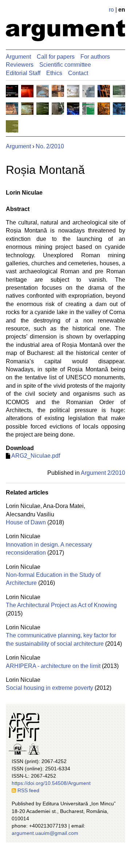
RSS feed (28, 790)
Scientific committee (65, 65)
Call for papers (56, 57)
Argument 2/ (103, 473)
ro (111, 10)
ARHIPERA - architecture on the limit (53, 666)
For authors (95, 57)
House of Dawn (26, 522)
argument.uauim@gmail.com (45, 833)
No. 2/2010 (50, 146)
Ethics (54, 73)
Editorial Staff (23, 73)
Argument (18, 57)
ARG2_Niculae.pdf (35, 456)
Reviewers (19, 65)
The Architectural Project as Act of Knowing (61, 605)
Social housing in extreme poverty (49, 688)
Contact (78, 73)
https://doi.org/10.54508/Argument (51, 783)
